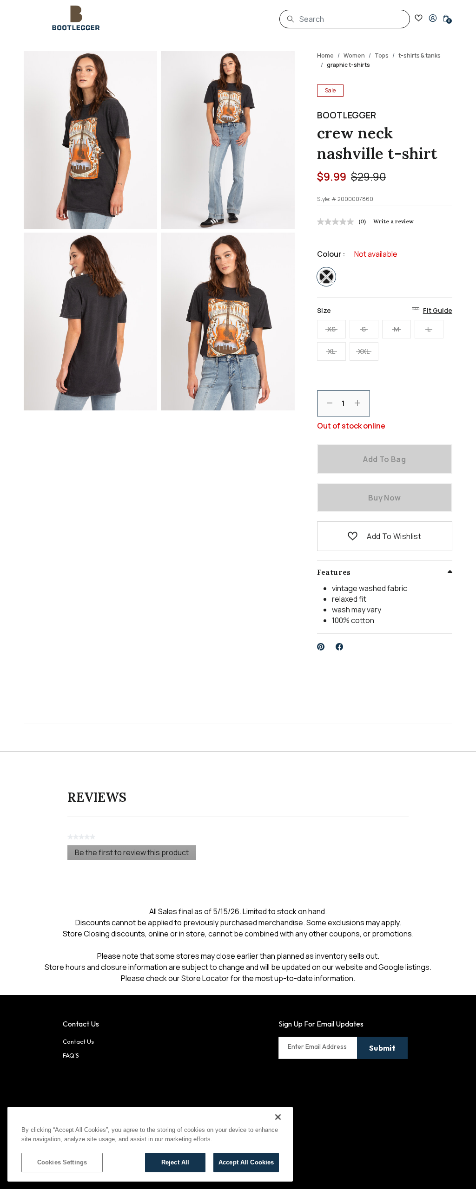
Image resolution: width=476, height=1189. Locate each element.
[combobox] (345, 19)
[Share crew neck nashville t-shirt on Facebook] (340, 646)
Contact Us (78, 1041)
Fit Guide (437, 310)
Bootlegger (346, 115)
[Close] (278, 1117)
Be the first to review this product (135, 853)
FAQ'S (71, 1055)
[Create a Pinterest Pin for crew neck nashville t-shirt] (321, 646)
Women (354, 55)
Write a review (393, 221)
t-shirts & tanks (419, 55)
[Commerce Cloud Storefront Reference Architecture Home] (76, 18)
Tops (382, 55)
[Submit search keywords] (290, 19)
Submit (382, 1048)
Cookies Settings (62, 1162)
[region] (150, 1144)
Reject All (175, 1162)
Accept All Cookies (246, 1162)
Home (325, 55)
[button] (432, 18)
